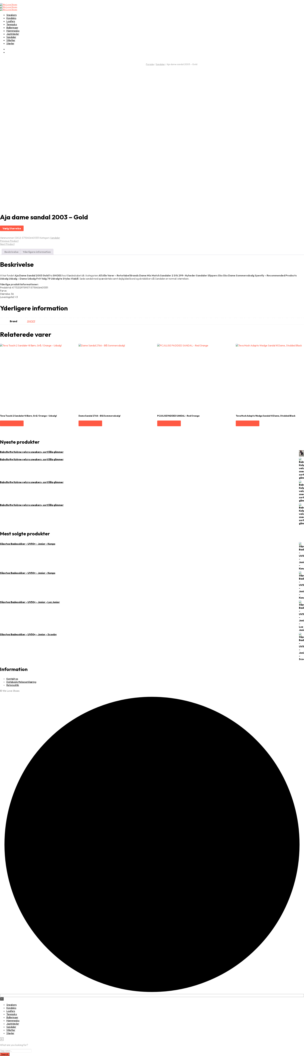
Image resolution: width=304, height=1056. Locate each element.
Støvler (10, 43)
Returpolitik (12, 685)
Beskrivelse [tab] (11, 251)
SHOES (31, 321)
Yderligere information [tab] (37, 251)
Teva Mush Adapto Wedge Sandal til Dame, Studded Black (265, 416)
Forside (150, 64)
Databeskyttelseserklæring (21, 681)
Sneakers (11, 14)
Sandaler (11, 37)
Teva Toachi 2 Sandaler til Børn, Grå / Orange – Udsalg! (28, 416)
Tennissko (11, 24)
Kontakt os (12, 678)
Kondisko (11, 18)
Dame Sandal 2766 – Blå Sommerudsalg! (99, 416)
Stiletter (10, 40)
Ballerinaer (12, 27)
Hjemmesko (12, 30)
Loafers (10, 21)
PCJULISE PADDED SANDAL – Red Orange (178, 416)
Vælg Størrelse (12, 228)
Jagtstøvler (12, 33)
